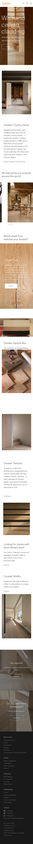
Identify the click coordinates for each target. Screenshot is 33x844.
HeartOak (11, 260)
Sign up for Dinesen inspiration (14, 818)
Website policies (9, 830)
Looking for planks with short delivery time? (16, 546)
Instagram (10, 816)
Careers (6, 747)
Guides (6, 758)
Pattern (6, 768)
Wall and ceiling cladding (13, 25)
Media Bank (8, 784)
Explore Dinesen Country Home (14, 161)
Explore (8, 46)
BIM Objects (8, 777)
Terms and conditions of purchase (14, 833)
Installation (7, 763)
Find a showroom (9, 740)
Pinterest (9, 813)
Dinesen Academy (10, 795)
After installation (9, 766)
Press (6, 792)
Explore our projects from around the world (16, 669)
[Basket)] (27, 3)
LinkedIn (9, 811)
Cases (6, 742)
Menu (31, 3)
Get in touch (8, 737)
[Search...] (23, 3)
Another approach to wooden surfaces (13, 39)
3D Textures (8, 779)
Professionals (8, 789)
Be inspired (16, 663)
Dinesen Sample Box (15, 343)
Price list (7, 781)
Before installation (10, 761)
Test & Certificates (10, 800)
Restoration (7, 802)
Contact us (16, 718)
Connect (6, 808)
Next (30, 305)
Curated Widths (12, 576)
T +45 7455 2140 (9, 828)
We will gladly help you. (16, 711)
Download (7, 496)
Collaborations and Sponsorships (15, 752)
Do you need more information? (16, 705)
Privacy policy (8, 835)
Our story (7, 750)
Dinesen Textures (13, 463)
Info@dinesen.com (9, 825)
